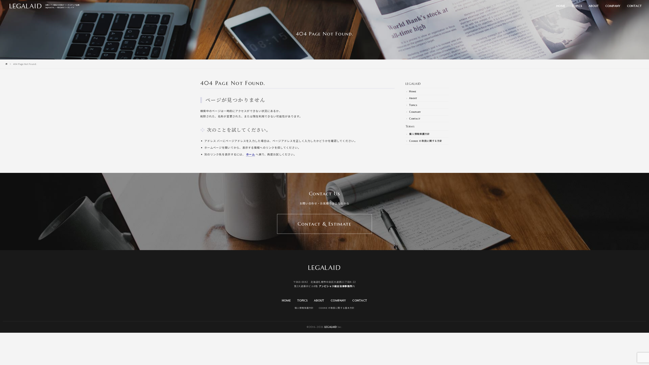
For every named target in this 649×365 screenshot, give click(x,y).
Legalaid (330, 326)
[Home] (6, 64)
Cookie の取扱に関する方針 (425, 140)
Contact (634, 6)
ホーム (250, 154)
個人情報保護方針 (419, 134)
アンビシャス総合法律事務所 (335, 286)
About (594, 6)
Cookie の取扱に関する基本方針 (336, 307)
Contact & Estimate (324, 224)
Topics (577, 6)
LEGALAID (413, 84)
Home (560, 6)
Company (613, 6)
